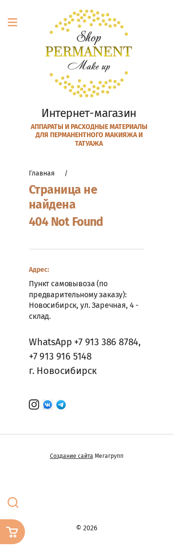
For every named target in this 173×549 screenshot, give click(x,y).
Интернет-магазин (88, 113)
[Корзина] (12, 531)
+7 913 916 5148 (60, 356)
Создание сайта (71, 456)
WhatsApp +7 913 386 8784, (85, 342)
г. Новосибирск (63, 370)
